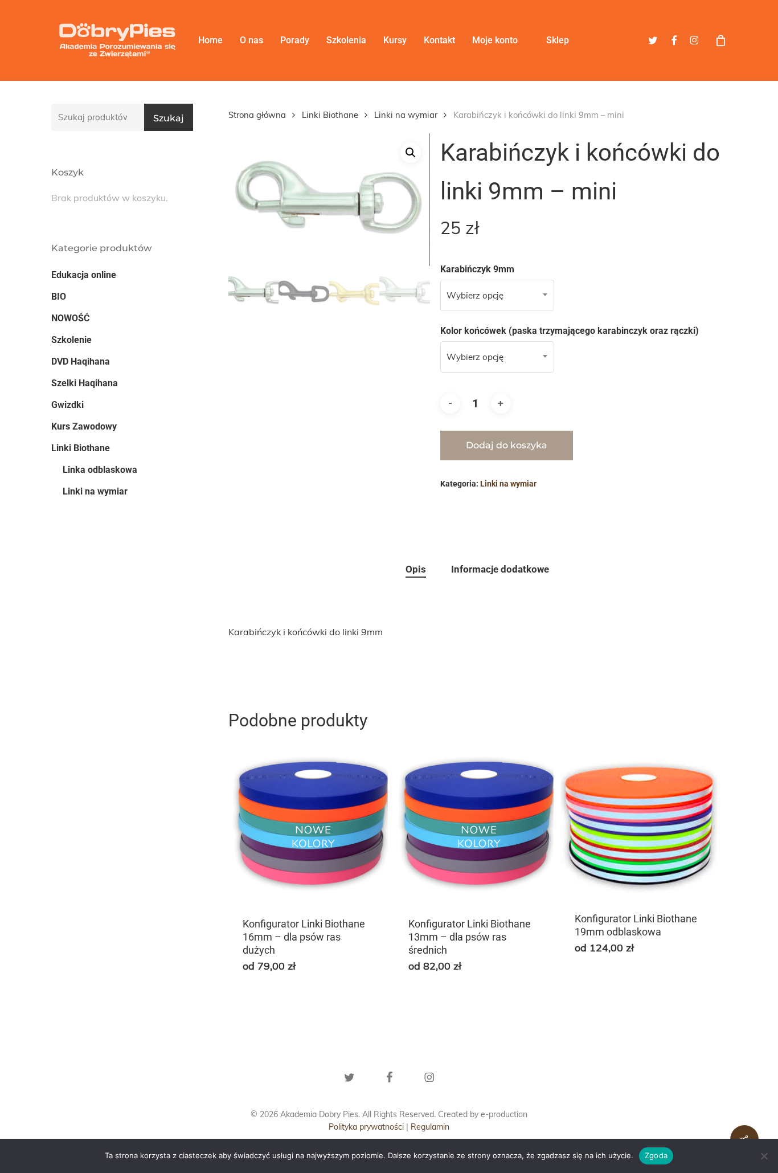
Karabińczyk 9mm (477, 269)
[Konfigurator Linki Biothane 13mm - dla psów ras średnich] (474, 823)
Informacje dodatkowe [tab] (500, 569)
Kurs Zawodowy (84, 426)
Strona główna (257, 114)
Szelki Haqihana (84, 383)
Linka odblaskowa (100, 469)
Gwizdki (67, 404)
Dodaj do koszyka (506, 445)
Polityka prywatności (366, 1127)
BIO (58, 296)
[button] (410, 152)
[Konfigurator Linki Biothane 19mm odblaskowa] (640, 820)
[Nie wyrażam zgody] (763, 1156)
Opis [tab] (416, 569)
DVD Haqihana (80, 361)
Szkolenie (71, 339)
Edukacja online (83, 274)
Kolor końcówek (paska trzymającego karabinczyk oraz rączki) (569, 330)
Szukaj (168, 118)
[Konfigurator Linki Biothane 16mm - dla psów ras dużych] (308, 823)
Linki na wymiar (95, 491)
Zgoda (656, 1155)
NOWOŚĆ (70, 318)
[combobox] (497, 295)
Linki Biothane (80, 448)
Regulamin (430, 1127)
